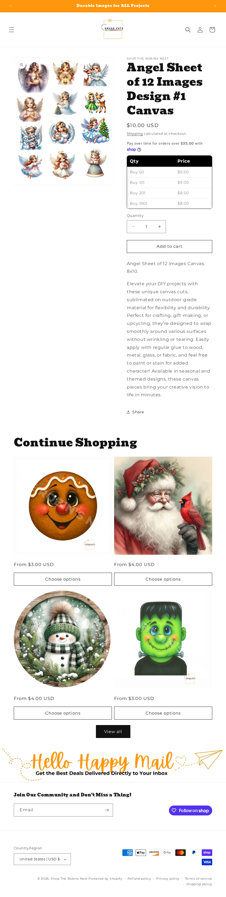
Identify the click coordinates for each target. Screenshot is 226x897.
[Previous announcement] (11, 6)
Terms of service (198, 878)
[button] (12, 30)
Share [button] (138, 412)
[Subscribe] (107, 810)
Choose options (62, 579)
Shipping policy (199, 884)
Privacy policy (167, 878)
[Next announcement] (215, 6)
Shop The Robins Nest (69, 878)
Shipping (135, 133)
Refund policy (139, 878)
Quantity (135, 215)
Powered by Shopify (105, 878)
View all (113, 731)
